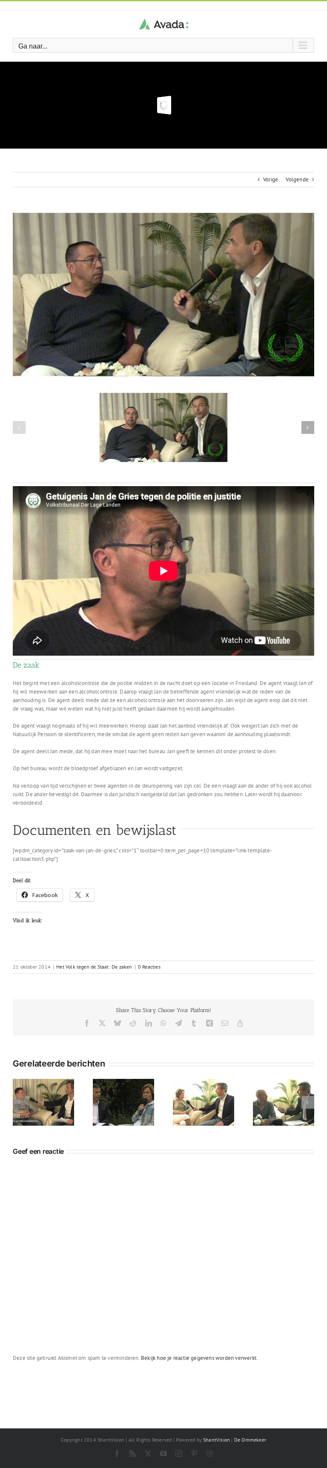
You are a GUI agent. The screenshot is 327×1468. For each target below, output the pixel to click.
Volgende (297, 179)
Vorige (270, 179)
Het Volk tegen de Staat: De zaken (94, 966)
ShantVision (216, 1439)
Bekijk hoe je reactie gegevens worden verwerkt (198, 1358)
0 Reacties (149, 966)
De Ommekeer (250, 1439)
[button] (19, 427)
